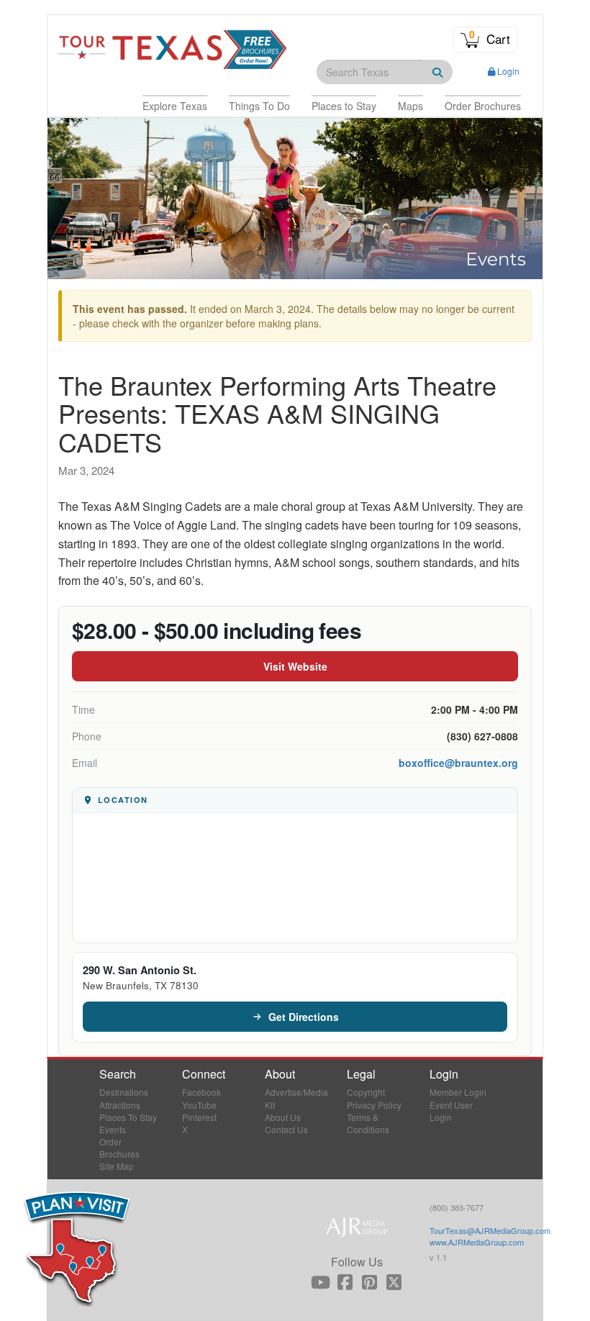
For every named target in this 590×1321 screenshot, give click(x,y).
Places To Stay (128, 1117)
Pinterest (199, 1117)
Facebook (201, 1092)
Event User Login (451, 1111)
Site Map (116, 1166)
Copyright (366, 1092)
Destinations (123, 1092)
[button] (175, 106)
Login (508, 71)
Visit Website (295, 666)
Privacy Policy (374, 1105)
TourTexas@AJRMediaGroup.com (490, 1230)
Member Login (458, 1092)
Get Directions (303, 1016)
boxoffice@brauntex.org (458, 762)
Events (112, 1129)
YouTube (199, 1105)
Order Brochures (119, 1147)
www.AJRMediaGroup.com (477, 1242)
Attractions (119, 1105)
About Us (283, 1117)
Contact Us (286, 1129)
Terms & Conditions (368, 1123)
